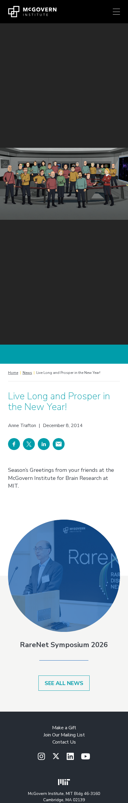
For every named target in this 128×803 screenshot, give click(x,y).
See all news (64, 683)
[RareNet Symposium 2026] (64, 576)
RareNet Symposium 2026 (64, 645)
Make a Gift (64, 727)
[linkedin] (70, 757)
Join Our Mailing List (64, 735)
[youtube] (85, 757)
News (27, 372)
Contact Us (64, 742)
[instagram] (41, 757)
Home (13, 372)
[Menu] (116, 12)
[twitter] (56, 756)
